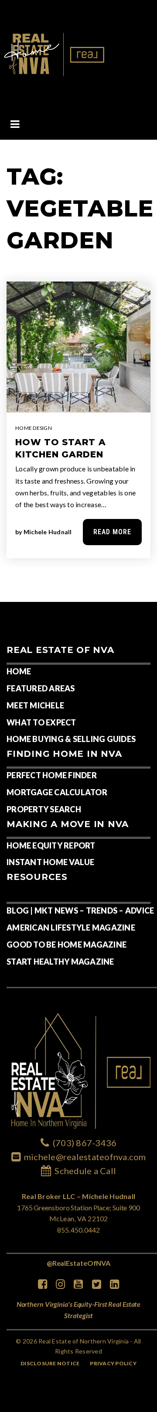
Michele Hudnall (48, 532)
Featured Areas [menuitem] (41, 688)
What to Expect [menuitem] (41, 722)
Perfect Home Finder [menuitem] (52, 775)
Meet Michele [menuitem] (35, 705)
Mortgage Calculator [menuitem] (57, 792)
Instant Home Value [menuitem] (51, 862)
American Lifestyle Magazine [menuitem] (71, 927)
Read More (112, 532)
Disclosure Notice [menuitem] (49, 1363)
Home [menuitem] (19, 671)
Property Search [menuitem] (44, 809)
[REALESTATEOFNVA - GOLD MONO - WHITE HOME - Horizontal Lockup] (54, 53)
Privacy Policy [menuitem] (113, 1363)
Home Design (33, 428)
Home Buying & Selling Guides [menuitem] (71, 739)
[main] (78, 371)
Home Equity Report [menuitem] (51, 845)
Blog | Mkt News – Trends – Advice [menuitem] (80, 910)
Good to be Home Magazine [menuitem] (66, 944)
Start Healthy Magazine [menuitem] (60, 961)
